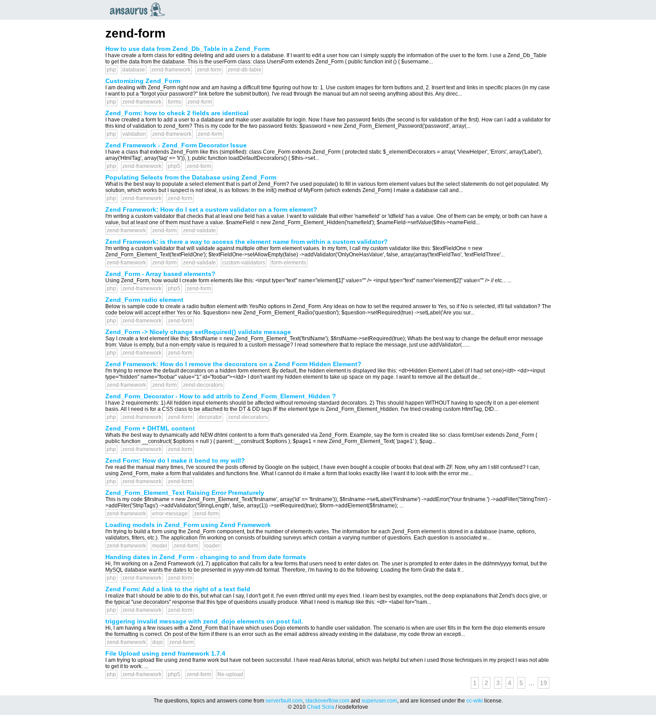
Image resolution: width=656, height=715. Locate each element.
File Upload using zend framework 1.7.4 (165, 653)
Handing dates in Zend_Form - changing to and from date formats (205, 556)
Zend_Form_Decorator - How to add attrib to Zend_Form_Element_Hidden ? (220, 396)
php (111, 70)
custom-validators (243, 262)
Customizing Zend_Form (142, 80)
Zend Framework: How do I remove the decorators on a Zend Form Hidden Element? (233, 364)
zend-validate (199, 230)
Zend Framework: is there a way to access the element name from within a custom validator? (246, 241)
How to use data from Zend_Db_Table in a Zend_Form (187, 48)
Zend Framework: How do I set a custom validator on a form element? (211, 209)
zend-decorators (203, 385)
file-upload (230, 674)
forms (174, 102)
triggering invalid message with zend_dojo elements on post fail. (204, 621)
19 (543, 682)
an (140, 9)
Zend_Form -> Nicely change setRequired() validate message (198, 331)
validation (134, 134)
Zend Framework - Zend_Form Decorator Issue (176, 145)
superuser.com (379, 701)
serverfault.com (284, 701)
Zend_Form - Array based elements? (160, 273)
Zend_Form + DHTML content (150, 428)
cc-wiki (474, 701)
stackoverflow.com (327, 701)
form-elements (288, 262)
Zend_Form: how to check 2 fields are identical (177, 113)
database (133, 70)
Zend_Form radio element (144, 299)
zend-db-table (245, 70)
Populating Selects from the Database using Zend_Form (190, 177)
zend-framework (171, 70)
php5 (174, 166)
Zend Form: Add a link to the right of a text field (177, 589)
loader (212, 546)
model (159, 546)
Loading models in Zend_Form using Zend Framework (188, 524)
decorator (210, 417)
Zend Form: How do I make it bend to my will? (175, 460)
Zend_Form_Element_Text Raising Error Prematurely (184, 492)
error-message (170, 513)
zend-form (209, 70)
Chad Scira (320, 707)
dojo (157, 642)
